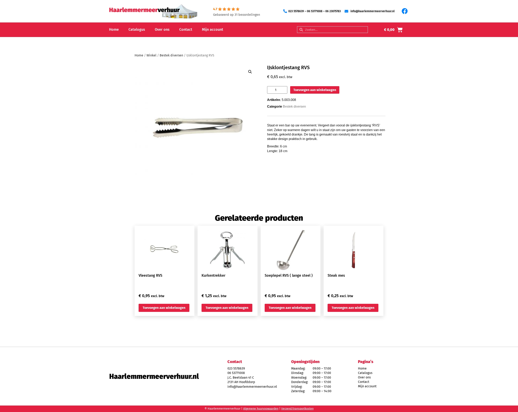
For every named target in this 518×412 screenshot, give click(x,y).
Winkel (151, 55)
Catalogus (136, 29)
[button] (250, 71)
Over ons (162, 29)
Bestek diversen (171, 55)
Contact (185, 29)
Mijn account (212, 29)
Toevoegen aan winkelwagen (314, 90)
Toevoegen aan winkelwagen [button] (164, 308)
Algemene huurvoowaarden (260, 408)
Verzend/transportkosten (297, 408)
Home (114, 29)
